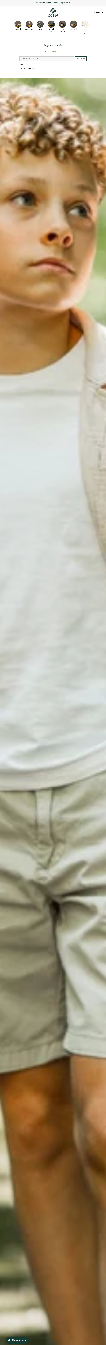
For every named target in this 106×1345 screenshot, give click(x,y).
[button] (4, 12)
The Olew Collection (27, 69)
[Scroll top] (103, 1342)
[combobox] (46, 58)
